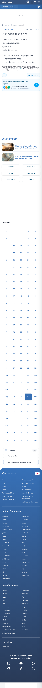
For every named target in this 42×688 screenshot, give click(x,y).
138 (21, 426)
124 (28, 404)
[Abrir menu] (38, 2)
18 (21, 253)
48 (21, 296)
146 (6, 440)
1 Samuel (5, 543)
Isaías (24, 523)
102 (14, 375)
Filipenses (5, 623)
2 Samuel (5, 546)
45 (35, 289)
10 (35, 238)
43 (21, 289)
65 (35, 318)
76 (6, 339)
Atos (3, 604)
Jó (3, 572)
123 (21, 404)
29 (28, 267)
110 (35, 382)
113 (21, 390)
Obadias (25, 549)
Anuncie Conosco (28, 493)
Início (4, 480)
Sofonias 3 (11, 179)
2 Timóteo (25, 594)
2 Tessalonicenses (8, 633)
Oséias (24, 539)
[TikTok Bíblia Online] (21, 668)
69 (28, 325)
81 (6, 346)
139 (28, 426)
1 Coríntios (6, 610)
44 (28, 289)
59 (28, 310)
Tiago (24, 607)
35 (35, 274)
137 (14, 426)
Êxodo (4, 520)
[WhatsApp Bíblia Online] (33, 663)
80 (35, 339)
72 (14, 332)
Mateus (5, 590)
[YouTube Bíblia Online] (21, 663)
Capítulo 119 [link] (21, 25)
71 (6, 332)
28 (21, 267)
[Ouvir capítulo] (39, 6)
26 (6, 267)
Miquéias (25, 556)
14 (28, 245)
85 (35, 346)
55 (35, 303)
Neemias (5, 565)
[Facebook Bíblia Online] (8, 668)
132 (14, 418)
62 (14, 318)
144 (28, 433)
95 (35, 361)
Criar (30, 29)
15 (35, 245)
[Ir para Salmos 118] (4, 75)
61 (6, 318)
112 (14, 390)
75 (35, 332)
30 (35, 267)
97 (14, 368)
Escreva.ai (5, 647)
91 (6, 361)
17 (14, 253)
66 (6, 325)
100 (35, 368)
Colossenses (6, 626)
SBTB (21, 68)
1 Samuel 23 (31, 167)
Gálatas (5, 617)
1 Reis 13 (11, 167)
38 (21, 282)
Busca (4, 490)
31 (6, 274)
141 (6, 433)
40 (35, 282)
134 (28, 418)
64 (28, 318)
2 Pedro (24, 613)
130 (35, 411)
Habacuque (26, 562)
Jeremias (25, 526)
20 (35, 253)
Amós (24, 546)
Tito (23, 597)
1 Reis (4, 549)
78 (21, 339)
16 (6, 253)
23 (21, 260)
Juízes (4, 536)
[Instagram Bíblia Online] (8, 663)
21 (6, 260)
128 (21, 411)
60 (35, 310)
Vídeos (24, 486)
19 (28, 253)
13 (21, 245)
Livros (7, 25)
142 (14, 433)
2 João (24, 620)
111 (6, 390)
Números (5, 526)
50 (35, 296)
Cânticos (25, 520)
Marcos (4, 594)
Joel (23, 543)
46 (6, 296)
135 (35, 418)
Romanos (5, 607)
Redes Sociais (26, 490)
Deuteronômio (7, 529)
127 (14, 411)
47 (14, 296)
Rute (4, 539)
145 (35, 433)
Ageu (23, 569)
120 (35, 397)
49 (28, 296)
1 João (24, 617)
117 (14, 397)
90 (35, 354)
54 (28, 303)
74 (28, 332)
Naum (24, 559)
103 (21, 375)
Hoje (4, 483)
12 (14, 245)
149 (28, 440)
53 (21, 303)
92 (14, 361)
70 (35, 325)
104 (28, 375)
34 (28, 274)
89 (28, 354)
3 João (24, 623)
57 (14, 310)
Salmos (13, 25)
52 (14, 303)
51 (6, 303)
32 (14, 274)
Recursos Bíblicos (8, 499)
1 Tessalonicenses (8, 630)
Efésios (4, 620)
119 (11, 7)
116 (6, 397)
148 (21, 440)
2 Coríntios (6, 613)
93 (21, 361)
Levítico (5, 523)
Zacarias (25, 572)
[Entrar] (28, 2)
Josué (4, 533)
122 (14, 404)
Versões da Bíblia (8, 493)
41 (6, 289)
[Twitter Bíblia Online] (33, 668)
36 (6, 282)
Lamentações (26, 529)
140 (35, 426)
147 (14, 440)
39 (28, 282)
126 (6, 411)
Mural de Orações (28, 483)
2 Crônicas (6, 559)
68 (21, 325)
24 (28, 260)
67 (14, 325)
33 (21, 274)
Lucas (4, 597)
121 (6, 404)
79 (28, 339)
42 (14, 289)
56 (6, 310)
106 (6, 382)
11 (6, 245)
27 (14, 267)
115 (35, 390)
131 (6, 418)
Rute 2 (11, 173)
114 (28, 390)
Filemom (25, 600)
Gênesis (5, 516)
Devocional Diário (8, 496)
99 (28, 368)
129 (28, 411)
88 (21, 354)
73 (21, 332)
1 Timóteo (25, 590)
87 (14, 354)
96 (6, 368)
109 (28, 382)
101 (6, 375)
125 (35, 404)
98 (21, 368)
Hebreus (25, 604)
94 (28, 361)
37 (14, 282)
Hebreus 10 (31, 173)
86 (6, 354)
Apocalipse (25, 630)
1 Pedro (24, 610)
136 (6, 426)
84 (28, 346)
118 (21, 397)
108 (21, 382)
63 (21, 318)
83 (21, 346)
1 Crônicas (6, 556)
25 (35, 260)
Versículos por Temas (29, 480)
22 (14, 260)
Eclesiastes (25, 516)
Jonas (23, 552)
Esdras (4, 562)
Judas (24, 626)
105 (35, 375)
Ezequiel (25, 533)
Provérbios (6, 579)
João (3, 600)
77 (14, 339)
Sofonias (25, 565)
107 (14, 382)
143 (21, 433)
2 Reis (4, 552)
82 (14, 346)
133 (21, 418)
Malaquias (25, 575)
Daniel (24, 536)
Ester (4, 569)
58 (21, 310)
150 (35, 440)
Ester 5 (31, 179)
